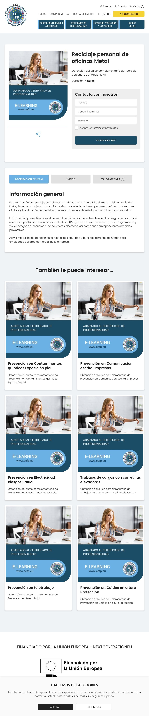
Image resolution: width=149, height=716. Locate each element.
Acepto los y (99, 128)
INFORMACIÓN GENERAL (29, 179)
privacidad (111, 128)
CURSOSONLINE (132, 24)
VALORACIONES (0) (112, 179)
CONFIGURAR (93, 707)
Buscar (107, 6)
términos (98, 128)
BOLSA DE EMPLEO (83, 14)
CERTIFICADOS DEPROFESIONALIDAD (78, 24)
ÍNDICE (71, 179)
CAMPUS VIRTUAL (60, 14)
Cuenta (122, 6)
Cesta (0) (138, 6)
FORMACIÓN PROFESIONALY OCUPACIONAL (105, 24)
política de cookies (77, 696)
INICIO (42, 14)
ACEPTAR (55, 707)
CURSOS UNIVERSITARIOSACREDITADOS (51, 24)
